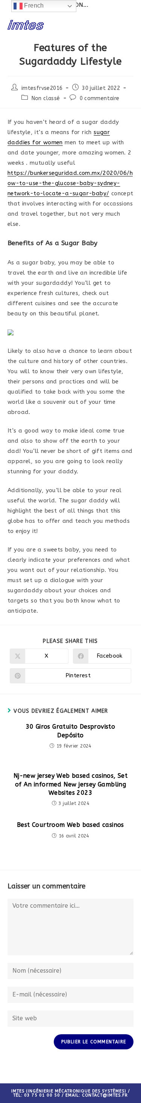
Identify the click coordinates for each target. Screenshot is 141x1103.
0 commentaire (100, 98)
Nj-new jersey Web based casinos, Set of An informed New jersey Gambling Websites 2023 (70, 784)
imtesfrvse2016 (42, 88)
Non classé (46, 98)
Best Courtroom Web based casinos (70, 824)
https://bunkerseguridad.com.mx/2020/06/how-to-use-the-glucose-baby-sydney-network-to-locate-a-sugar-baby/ (70, 183)
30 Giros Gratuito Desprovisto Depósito (70, 730)
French (33, 5)
